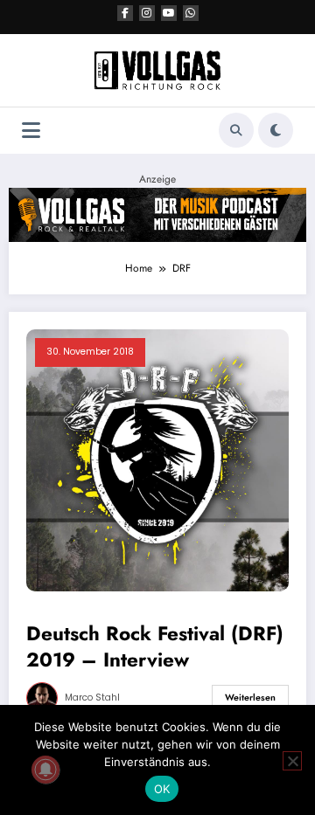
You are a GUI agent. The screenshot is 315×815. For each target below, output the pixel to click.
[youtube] (169, 13)
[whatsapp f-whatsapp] (191, 13)
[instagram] (147, 13)
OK (162, 789)
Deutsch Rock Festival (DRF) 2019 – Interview (155, 647)
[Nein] (292, 760)
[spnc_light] (275, 130)
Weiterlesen (250, 697)
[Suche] (236, 130)
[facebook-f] (125, 13)
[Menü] (31, 130)
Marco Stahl (92, 697)
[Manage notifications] (46, 770)
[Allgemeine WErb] (157, 214)
